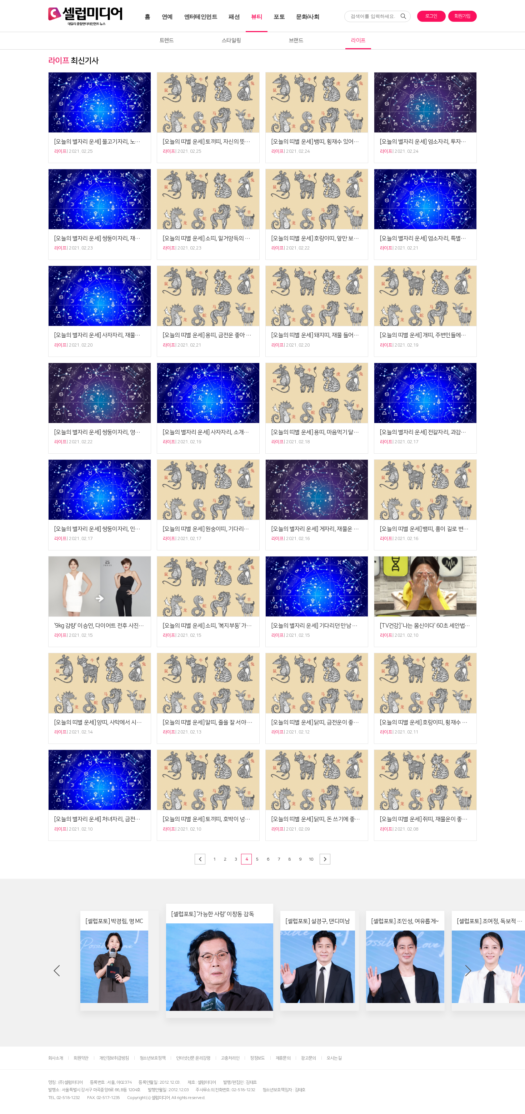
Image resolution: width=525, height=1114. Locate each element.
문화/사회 (307, 16)
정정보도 (257, 1058)
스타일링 (231, 40)
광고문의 (308, 1058)
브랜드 (296, 40)
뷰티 (256, 16)
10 (311, 859)
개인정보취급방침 (114, 1058)
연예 (167, 16)
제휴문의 (283, 1058)
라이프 (358, 40)
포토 (279, 16)
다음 (325, 859)
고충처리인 (230, 1058)
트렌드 (167, 40)
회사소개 (55, 1058)
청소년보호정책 (152, 1058)
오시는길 (334, 1058)
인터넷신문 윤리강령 (193, 1058)
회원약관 (81, 1058)
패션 (234, 16)
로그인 (431, 16)
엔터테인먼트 (200, 16)
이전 (200, 859)
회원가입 (462, 16)
